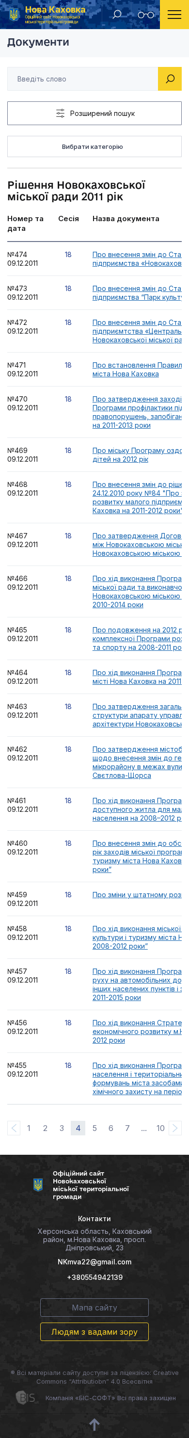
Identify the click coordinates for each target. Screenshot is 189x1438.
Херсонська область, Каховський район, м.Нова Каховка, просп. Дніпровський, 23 (95, 1239)
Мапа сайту (94, 1307)
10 (161, 1128)
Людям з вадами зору (94, 1332)
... (144, 1128)
